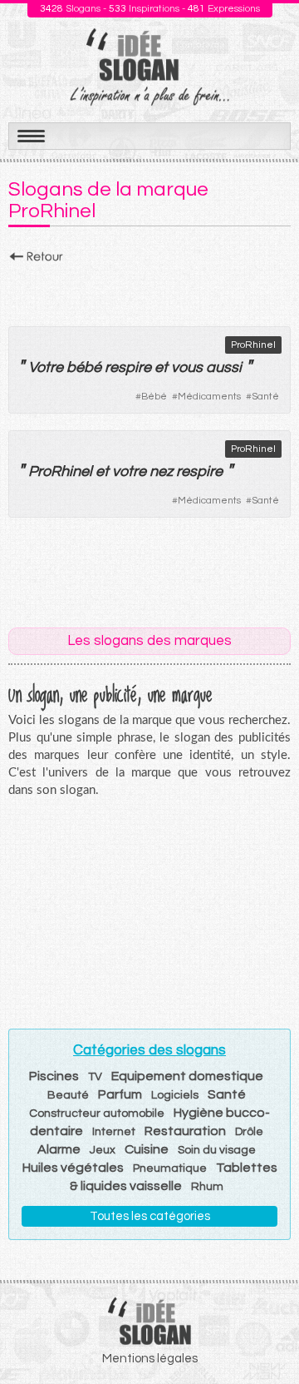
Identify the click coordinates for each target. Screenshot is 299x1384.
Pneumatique (170, 1168)
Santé (265, 396)
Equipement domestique (187, 1076)
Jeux (102, 1150)
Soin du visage (217, 1150)
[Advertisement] (149, 290)
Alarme (59, 1149)
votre (129, 471)
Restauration (185, 1131)
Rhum (207, 1187)
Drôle (249, 1132)
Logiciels (175, 1095)
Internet (113, 1132)
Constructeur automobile (96, 1113)
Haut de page (266, 1335)
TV (95, 1077)
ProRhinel (253, 345)
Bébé (154, 396)
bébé (83, 367)
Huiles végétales (73, 1167)
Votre (45, 367)
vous (187, 367)
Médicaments (209, 396)
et (161, 367)
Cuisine (147, 1149)
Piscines (54, 1076)
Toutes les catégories (150, 1216)
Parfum (120, 1094)
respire (128, 367)
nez (161, 471)
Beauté (68, 1095)
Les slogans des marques (149, 640)
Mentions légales (150, 1358)
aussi (224, 367)
